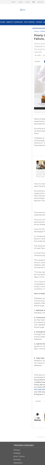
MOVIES (40, 2)
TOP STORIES (29, 22)
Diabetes (17, 453)
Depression (18, 463)
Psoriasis (17, 460)
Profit (28, 2)
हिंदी (34, 2)
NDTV (14, 2)
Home (36, 31)
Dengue (17, 450)
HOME (2, 22)
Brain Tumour (19, 456)
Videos (39, 22)
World (21, 2)
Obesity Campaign (14, 22)
